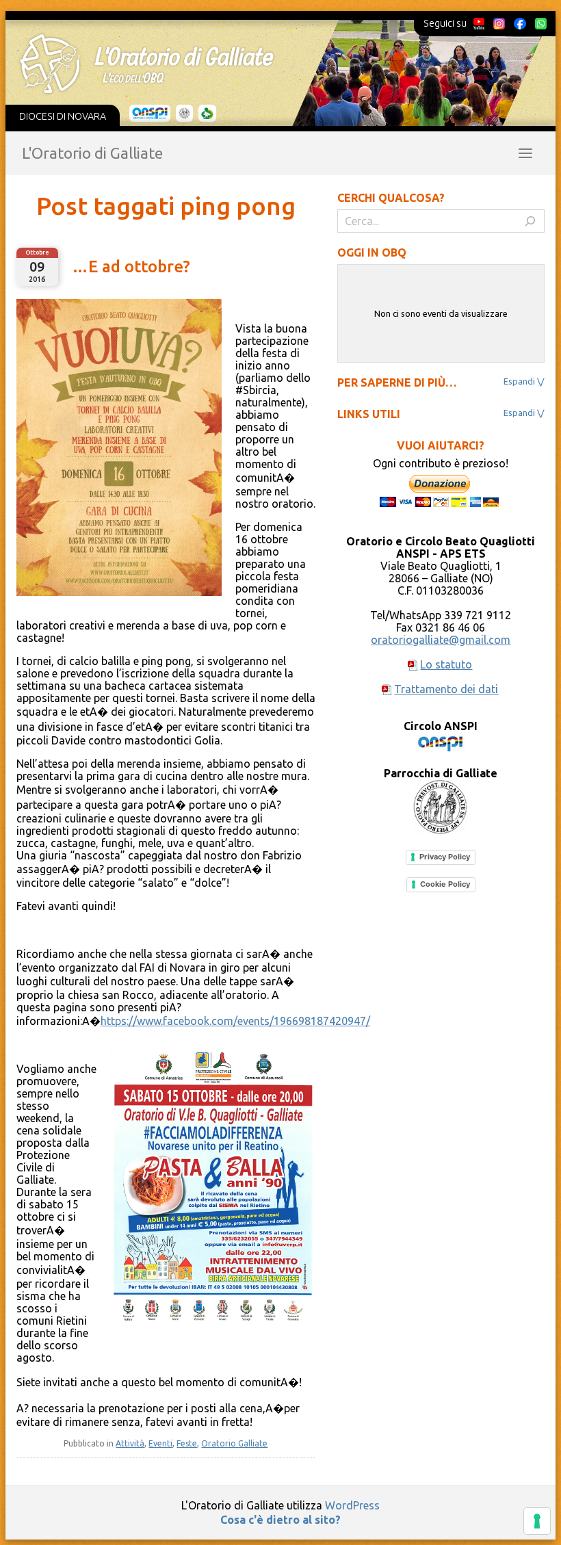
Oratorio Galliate (234, 1443)
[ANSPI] (150, 113)
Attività (130, 1443)
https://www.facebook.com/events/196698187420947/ (235, 1021)
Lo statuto (446, 664)
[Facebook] (519, 23)
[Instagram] (498, 23)
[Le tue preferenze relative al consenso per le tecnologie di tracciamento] (537, 1521)
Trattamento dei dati (446, 689)
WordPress (352, 1505)
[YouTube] (479, 23)
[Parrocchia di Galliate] (184, 113)
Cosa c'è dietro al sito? (280, 1520)
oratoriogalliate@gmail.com (440, 640)
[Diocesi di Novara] (207, 113)
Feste (187, 1443)
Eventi (160, 1443)
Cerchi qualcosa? (391, 198)
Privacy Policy (444, 856)
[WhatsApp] (540, 23)
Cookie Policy (445, 884)
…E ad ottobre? (131, 266)
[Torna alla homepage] (271, 63)
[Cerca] (530, 221)
